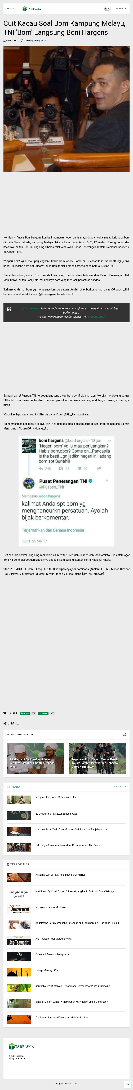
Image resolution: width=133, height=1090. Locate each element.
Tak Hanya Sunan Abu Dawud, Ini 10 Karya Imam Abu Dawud (68, 845)
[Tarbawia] (31, 9)
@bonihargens (31, 308)
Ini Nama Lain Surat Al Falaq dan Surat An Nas (60, 874)
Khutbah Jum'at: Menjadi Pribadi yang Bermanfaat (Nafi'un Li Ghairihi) (73, 986)
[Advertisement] (66, 211)
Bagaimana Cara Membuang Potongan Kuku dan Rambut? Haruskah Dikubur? (78, 923)
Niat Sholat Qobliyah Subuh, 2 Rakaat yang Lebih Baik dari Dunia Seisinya (75, 891)
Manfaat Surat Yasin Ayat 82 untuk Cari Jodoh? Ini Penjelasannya (71, 829)
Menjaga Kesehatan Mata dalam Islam (56, 797)
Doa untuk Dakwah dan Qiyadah (53, 954)
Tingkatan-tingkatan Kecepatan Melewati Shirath (62, 1017)
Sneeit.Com (72, 1083)
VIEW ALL (119, 787)
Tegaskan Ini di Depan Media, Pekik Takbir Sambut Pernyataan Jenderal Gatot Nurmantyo (95, 763)
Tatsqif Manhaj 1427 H (48, 970)
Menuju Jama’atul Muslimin (51, 907)
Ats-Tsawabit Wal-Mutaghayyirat (54, 938)
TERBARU (13, 786)
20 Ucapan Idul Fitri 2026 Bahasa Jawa (56, 813)
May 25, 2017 (96, 316)
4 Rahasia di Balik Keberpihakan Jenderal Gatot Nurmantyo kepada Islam (32, 763)
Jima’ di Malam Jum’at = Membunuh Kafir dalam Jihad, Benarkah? (72, 1001)
